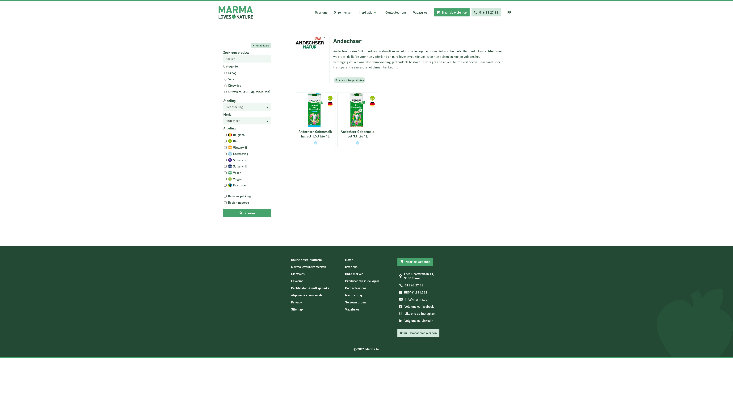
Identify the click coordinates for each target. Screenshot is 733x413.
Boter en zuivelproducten (349, 80)
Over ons (321, 12)
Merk (227, 114)
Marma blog (353, 295)
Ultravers (298, 274)
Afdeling (229, 100)
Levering (297, 281)
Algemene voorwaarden (307, 295)
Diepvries (234, 86)
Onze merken (343, 12)
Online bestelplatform (306, 260)
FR (509, 12)
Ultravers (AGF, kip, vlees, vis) (249, 92)
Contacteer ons (396, 12)
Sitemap (297, 309)
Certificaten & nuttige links (310, 288)
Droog (232, 73)
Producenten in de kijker (362, 281)
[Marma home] (236, 12)
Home (349, 260)
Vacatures (420, 12)
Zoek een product (236, 52)
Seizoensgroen (355, 302)
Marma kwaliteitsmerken (308, 267)
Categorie (230, 66)
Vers (231, 79)
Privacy (296, 302)
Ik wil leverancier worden (418, 333)
